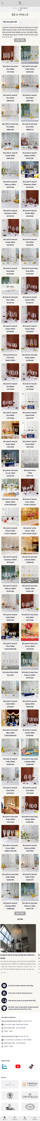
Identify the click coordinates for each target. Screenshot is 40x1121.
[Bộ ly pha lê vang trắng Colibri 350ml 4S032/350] (10, 863)
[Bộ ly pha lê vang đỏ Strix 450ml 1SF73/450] (30, 776)
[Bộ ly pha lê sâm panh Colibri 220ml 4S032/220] (30, 55)
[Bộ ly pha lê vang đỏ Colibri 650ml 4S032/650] (10, 603)
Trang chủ (15, 8)
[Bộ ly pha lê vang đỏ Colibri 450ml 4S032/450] (10, 747)
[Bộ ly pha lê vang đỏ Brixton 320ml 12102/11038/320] (10, 516)
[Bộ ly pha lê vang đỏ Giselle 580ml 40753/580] (30, 199)
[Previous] (3, 949)
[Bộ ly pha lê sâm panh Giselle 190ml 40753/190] (30, 574)
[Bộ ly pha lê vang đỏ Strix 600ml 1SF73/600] (30, 372)
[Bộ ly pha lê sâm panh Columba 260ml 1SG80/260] (30, 545)
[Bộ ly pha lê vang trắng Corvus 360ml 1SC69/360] (30, 632)
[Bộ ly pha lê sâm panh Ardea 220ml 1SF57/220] (10, 805)
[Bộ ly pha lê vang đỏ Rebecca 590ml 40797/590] (30, 141)
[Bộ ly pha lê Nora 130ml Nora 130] (30, 459)
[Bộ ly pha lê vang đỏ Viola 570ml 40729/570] (10, 776)
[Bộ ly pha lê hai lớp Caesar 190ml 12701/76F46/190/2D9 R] (30, 516)
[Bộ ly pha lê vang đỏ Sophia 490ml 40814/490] (10, 141)
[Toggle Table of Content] (20, 22)
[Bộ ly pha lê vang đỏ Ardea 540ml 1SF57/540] (10, 430)
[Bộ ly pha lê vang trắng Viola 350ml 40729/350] (30, 257)
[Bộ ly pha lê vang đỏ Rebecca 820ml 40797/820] (30, 834)
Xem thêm (20, 40)
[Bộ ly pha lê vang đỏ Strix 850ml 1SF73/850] (10, 372)
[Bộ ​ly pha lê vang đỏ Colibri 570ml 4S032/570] (30, 863)
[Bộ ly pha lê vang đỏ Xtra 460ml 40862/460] (30, 84)
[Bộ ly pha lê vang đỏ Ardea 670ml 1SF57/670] (30, 401)
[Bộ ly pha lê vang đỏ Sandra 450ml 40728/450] (30, 314)
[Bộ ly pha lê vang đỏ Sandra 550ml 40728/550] (10, 314)
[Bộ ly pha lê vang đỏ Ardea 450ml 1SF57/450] (30, 430)
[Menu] (2, 3)
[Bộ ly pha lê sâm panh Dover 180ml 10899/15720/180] (10, 834)
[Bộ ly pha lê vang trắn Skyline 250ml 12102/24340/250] (10, 488)
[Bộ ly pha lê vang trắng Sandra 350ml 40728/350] (10, 343)
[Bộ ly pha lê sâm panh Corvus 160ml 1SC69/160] (10, 459)
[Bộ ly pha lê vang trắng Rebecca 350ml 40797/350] (30, 661)
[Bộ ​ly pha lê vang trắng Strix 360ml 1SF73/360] (30, 603)
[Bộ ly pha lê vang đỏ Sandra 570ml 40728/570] (30, 285)
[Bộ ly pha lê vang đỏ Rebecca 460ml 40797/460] (10, 574)
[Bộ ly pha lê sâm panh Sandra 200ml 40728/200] (30, 343)
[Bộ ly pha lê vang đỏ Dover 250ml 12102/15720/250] (30, 488)
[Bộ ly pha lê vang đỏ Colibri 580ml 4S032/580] (10, 690)
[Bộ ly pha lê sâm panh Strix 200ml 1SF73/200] (10, 55)
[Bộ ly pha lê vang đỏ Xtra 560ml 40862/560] (10, 84)
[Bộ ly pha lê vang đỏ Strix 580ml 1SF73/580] (10, 401)
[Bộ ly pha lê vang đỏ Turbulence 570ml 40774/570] (10, 199)
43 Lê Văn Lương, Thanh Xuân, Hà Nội (16, 1024)
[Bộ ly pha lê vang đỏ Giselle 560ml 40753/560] (30, 718)
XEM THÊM (20, 913)
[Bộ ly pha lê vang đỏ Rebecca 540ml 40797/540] (10, 170)
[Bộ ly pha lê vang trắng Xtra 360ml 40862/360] (10, 112)
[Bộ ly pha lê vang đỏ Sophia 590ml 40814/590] (30, 690)
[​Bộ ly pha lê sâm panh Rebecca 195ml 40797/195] (30, 891)
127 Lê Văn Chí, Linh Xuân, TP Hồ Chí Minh (17, 1040)
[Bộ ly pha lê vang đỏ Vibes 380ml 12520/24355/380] (10, 632)
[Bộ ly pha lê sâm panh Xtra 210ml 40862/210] (30, 112)
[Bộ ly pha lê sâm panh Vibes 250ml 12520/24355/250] (10, 718)
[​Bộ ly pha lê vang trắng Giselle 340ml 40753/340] (30, 805)
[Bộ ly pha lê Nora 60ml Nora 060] (10, 661)
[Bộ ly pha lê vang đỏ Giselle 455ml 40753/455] (10, 228)
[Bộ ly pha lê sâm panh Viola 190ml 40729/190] (10, 285)
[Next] (37, 949)
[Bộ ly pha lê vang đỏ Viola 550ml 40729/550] (30, 228)
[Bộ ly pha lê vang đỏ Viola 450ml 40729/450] (10, 257)
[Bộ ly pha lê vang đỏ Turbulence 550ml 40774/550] (10, 545)
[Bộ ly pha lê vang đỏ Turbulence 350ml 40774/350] (30, 170)
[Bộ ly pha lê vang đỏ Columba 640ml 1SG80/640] (10, 891)
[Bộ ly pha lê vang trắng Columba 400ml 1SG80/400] (30, 747)
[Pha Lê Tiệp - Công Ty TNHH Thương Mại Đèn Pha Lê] (20, 3)
